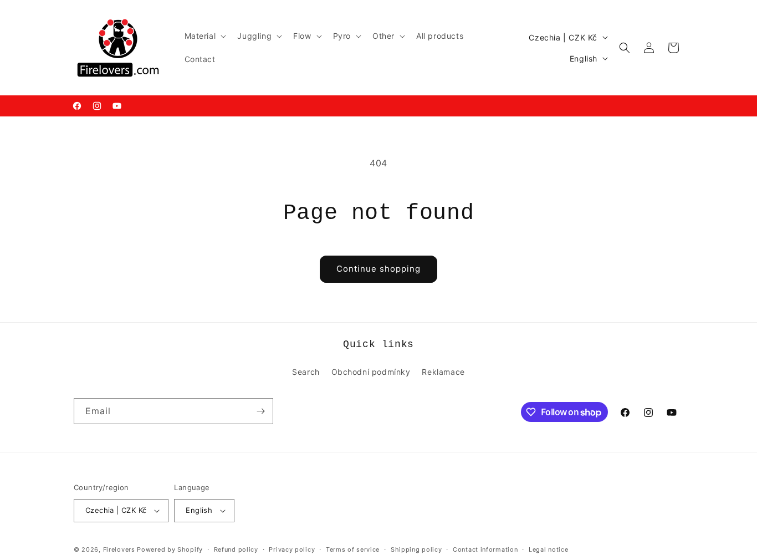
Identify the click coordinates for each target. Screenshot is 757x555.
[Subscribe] (260, 411)
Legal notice (548, 549)
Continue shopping (378, 268)
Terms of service (353, 549)
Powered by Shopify (170, 549)
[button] (204, 36)
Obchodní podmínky (371, 371)
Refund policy (236, 549)
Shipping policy (416, 549)
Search (306, 371)
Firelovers (119, 549)
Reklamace (443, 371)
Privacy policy (292, 549)
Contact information (485, 549)
